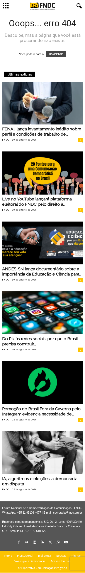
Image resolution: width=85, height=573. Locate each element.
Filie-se (76, 556)
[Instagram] (34, 542)
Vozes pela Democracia (30, 561)
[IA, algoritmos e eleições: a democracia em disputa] (42, 452)
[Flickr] (26, 542)
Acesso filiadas (61, 561)
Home (8, 556)
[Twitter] (50, 542)
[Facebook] (18, 542)
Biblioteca (44, 556)
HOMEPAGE (56, 54)
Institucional (25, 556)
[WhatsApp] (58, 542)
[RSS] (42, 542)
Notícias (61, 556)
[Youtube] (66, 542)
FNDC (5, 139)
